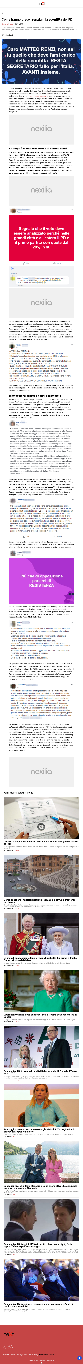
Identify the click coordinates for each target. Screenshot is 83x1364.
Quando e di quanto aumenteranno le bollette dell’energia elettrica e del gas (41, 842)
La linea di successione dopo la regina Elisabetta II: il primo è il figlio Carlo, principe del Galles (40, 959)
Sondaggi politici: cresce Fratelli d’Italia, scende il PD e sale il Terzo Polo (40, 1072)
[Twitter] (9, 1346)
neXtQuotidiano (9, 850)
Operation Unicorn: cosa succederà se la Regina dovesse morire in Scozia (40, 1016)
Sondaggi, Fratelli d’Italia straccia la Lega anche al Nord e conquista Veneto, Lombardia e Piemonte (40, 1187)
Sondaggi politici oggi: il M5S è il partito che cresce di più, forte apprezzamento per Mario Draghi (38, 1245)
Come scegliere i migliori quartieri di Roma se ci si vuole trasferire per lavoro (40, 901)
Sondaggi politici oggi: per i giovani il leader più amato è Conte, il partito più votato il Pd (38, 1305)
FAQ (3, 13)
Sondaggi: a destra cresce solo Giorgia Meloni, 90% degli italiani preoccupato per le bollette (39, 1130)
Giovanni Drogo (7, 24)
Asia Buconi (8, 1136)
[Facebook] (2, 1346)
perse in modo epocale (36, 96)
